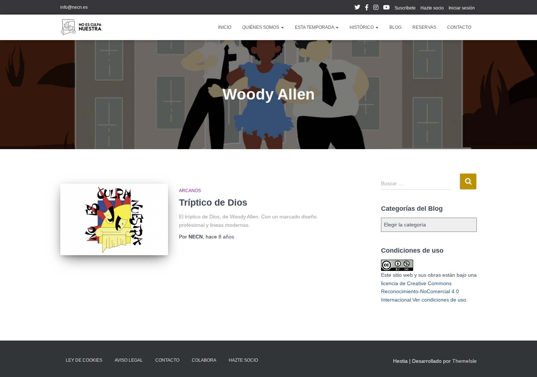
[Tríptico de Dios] (114, 220)
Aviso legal (129, 360)
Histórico (362, 27)
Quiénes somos (261, 27)
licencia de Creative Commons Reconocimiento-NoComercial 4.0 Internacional (420, 291)
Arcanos (190, 190)
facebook (367, 8)
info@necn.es (74, 7)
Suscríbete (405, 8)
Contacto (459, 27)
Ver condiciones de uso (439, 300)
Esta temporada (315, 27)
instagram (375, 8)
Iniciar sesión (462, 8)
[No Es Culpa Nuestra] (82, 27)
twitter (357, 8)
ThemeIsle (464, 361)
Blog (395, 27)
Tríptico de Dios (213, 202)
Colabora (204, 360)
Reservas (424, 27)
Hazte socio (432, 8)
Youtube (386, 8)
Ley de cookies (84, 360)
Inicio (224, 27)
